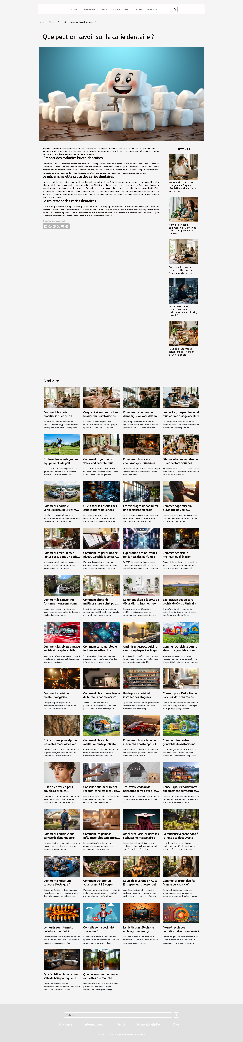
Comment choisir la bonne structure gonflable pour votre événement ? (180, 650)
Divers (139, 9)
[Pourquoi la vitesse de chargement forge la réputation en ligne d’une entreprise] (183, 167)
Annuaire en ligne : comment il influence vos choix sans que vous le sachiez (182, 229)
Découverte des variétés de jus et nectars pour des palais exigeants (180, 463)
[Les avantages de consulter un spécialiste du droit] (141, 491)
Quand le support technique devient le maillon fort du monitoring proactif (183, 311)
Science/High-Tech (121, 9)
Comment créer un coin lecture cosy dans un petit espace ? (60, 556)
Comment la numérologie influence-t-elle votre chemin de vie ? (100, 650)
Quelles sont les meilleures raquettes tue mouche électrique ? (101, 978)
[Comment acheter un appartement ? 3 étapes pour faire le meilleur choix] (101, 866)
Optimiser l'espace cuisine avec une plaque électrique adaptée (140, 650)
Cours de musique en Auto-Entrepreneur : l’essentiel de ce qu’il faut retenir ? (141, 884)
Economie (72, 9)
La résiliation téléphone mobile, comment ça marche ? (138, 931)
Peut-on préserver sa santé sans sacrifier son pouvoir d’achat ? (181, 351)
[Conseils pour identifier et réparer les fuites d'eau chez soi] (101, 772)
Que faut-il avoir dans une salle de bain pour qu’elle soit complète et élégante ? (61, 978)
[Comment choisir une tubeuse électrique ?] (62, 866)
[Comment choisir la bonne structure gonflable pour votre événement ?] (181, 632)
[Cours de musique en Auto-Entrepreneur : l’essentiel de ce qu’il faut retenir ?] (141, 866)
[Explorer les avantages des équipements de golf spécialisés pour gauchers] (62, 444)
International (89, 9)
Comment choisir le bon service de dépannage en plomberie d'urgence (60, 837)
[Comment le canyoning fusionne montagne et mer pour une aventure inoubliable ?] (62, 585)
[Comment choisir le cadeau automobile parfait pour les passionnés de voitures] (141, 725)
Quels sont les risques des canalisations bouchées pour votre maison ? (100, 509)
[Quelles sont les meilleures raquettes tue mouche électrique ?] (101, 959)
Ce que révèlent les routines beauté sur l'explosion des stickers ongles (101, 416)
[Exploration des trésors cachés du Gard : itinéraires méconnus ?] (181, 585)
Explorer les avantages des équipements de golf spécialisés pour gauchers (61, 463)
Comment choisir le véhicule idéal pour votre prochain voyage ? (60, 509)
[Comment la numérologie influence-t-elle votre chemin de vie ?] (101, 632)
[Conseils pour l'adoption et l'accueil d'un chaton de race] (181, 678)
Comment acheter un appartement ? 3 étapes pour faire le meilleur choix (101, 884)
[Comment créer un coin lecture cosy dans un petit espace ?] (62, 538)
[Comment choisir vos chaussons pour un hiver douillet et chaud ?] (141, 444)
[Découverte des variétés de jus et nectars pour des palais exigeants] (181, 444)
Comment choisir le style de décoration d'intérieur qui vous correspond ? (141, 603)
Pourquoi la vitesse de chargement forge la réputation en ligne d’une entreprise (182, 187)
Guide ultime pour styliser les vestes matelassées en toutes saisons (60, 744)
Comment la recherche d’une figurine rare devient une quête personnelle (140, 416)
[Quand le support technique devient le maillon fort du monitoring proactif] (183, 291)
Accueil (42, 22)
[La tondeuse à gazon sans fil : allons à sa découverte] (181, 819)
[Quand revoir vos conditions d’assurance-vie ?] (181, 913)
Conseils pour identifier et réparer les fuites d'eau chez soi (101, 790)
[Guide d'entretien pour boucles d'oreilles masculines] (62, 772)
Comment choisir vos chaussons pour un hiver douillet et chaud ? (139, 463)
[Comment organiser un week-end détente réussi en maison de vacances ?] (101, 444)
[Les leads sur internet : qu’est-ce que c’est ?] (62, 913)
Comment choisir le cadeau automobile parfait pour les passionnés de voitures (141, 744)
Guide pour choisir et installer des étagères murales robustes (137, 697)
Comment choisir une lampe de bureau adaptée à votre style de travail (101, 697)
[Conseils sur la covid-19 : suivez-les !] (101, 913)
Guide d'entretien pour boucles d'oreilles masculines (58, 790)
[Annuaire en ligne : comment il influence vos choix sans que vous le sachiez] (183, 209)
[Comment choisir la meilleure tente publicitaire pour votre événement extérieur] (101, 725)
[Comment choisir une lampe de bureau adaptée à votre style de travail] (101, 678)
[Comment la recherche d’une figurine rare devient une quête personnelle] (141, 397)
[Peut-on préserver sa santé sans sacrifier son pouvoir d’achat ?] (183, 333)
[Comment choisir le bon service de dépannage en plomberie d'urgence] (62, 819)
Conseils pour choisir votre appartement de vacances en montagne (180, 790)
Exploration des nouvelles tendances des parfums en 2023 (140, 556)
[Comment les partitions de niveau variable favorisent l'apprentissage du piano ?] (101, 538)
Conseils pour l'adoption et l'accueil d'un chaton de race (180, 697)
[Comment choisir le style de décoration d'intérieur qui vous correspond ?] (141, 585)
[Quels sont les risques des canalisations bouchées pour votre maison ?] (101, 491)
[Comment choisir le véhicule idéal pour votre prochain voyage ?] (62, 491)
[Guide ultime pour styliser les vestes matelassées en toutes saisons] (62, 725)
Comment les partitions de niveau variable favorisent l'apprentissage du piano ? (100, 556)
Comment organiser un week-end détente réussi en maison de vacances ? (101, 463)
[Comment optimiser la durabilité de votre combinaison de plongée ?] (181, 491)
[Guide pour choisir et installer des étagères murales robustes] (141, 678)
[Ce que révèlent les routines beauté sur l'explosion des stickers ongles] (101, 397)
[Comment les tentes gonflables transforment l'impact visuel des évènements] (181, 725)
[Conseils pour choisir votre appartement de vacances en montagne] (181, 772)
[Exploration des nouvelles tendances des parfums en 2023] (141, 538)
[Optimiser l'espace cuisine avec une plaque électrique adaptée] (141, 632)
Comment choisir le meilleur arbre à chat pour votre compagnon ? (100, 603)
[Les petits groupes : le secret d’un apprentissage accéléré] (181, 397)
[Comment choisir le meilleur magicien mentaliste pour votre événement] (62, 678)
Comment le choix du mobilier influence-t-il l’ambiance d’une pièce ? (182, 270)
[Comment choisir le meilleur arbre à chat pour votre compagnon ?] (101, 585)
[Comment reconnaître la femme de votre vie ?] (181, 866)
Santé (104, 9)
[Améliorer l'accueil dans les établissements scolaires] (141, 819)
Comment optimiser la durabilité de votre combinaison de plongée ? (179, 509)
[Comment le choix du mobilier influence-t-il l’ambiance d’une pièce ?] (183, 251)
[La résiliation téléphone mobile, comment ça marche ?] (141, 913)
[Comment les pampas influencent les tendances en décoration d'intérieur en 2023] (101, 819)
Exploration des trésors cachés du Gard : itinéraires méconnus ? (180, 603)
